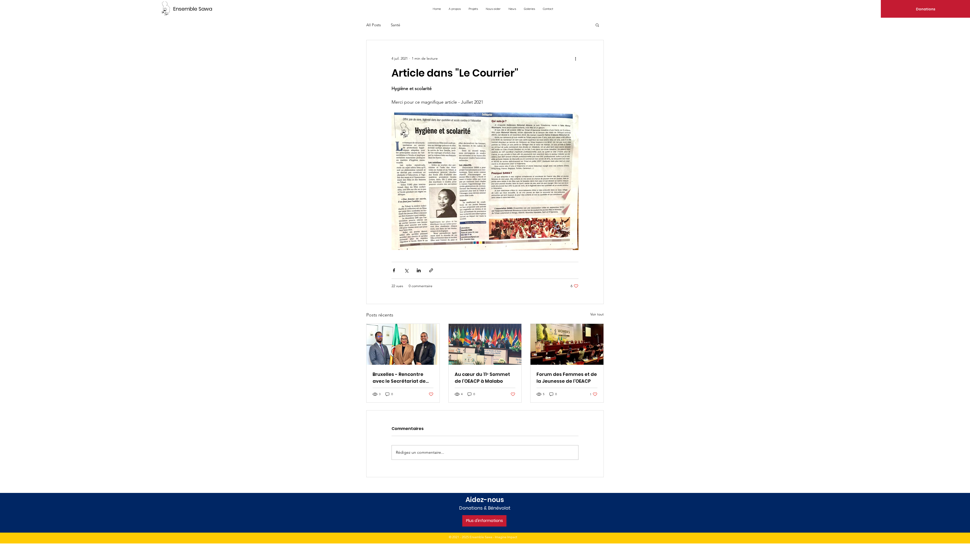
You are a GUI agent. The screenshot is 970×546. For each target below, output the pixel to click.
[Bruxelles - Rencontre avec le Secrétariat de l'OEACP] (403, 344)
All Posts (373, 24)
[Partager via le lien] (431, 270)
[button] (597, 25)
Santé (395, 24)
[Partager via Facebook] (394, 270)
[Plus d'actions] (575, 58)
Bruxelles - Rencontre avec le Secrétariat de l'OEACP (399, 377)
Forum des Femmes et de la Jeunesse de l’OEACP (567, 377)
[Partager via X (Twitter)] (406, 270)
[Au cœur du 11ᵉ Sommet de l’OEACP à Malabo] (485, 344)
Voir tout (597, 314)
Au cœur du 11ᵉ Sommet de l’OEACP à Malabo (482, 377)
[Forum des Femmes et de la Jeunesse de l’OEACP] (566, 344)
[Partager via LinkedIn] (418, 270)
